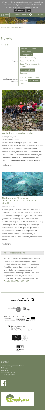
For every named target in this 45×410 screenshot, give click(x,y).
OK (29, 10)
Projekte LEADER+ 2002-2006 (16, 281)
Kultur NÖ (23, 77)
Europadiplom (34, 80)
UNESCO (23, 83)
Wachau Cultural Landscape (9, 28)
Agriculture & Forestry (28, 58)
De (38, 14)
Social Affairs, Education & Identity (30, 65)
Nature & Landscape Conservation (28, 50)
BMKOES (23, 80)
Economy (23, 73)
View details (19, 10)
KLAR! (30, 77)
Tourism (23, 61)
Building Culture (26, 54)
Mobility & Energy (27, 70)
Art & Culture (31, 61)
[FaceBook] (3, 384)
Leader (36, 77)
